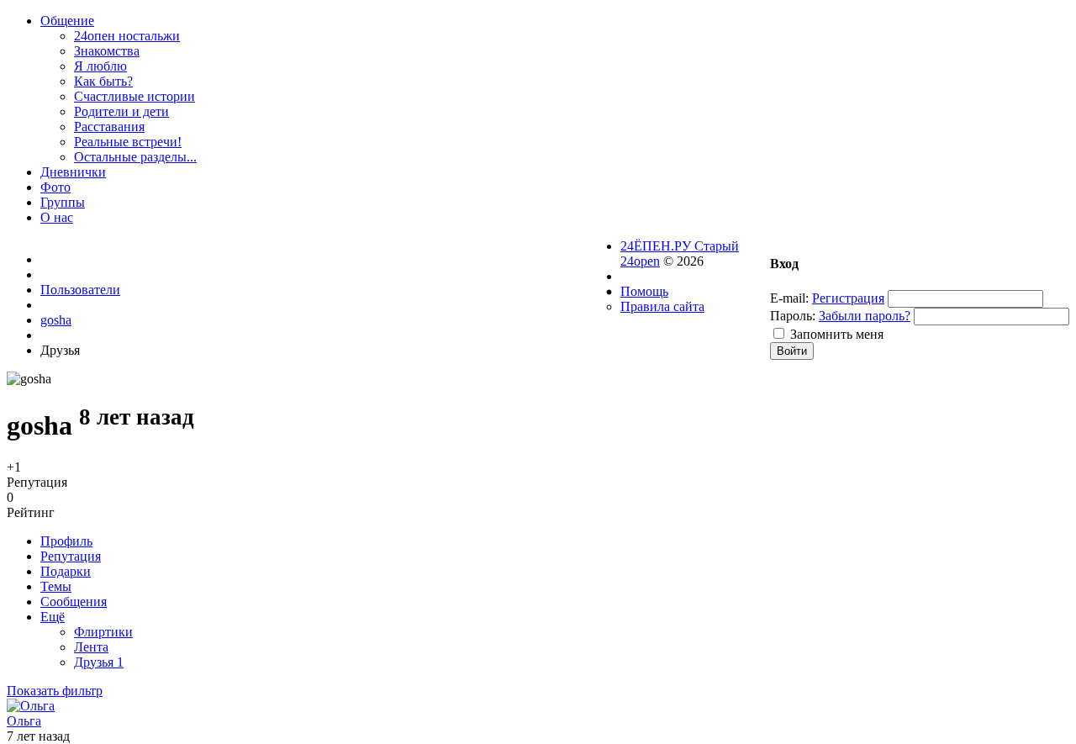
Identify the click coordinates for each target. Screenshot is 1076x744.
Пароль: (792, 316)
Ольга (24, 721)
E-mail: (789, 298)
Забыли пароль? (864, 316)
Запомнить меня (836, 334)
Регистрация (848, 298)
